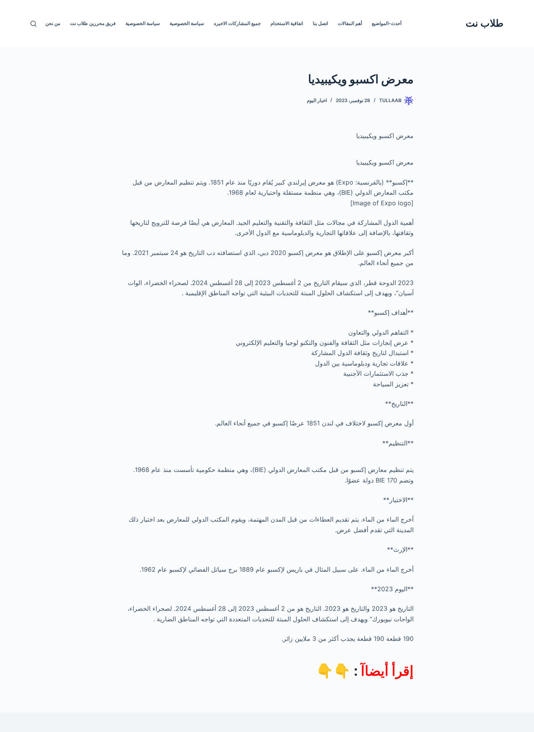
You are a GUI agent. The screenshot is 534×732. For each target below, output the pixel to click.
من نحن (52, 23)
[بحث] (33, 24)
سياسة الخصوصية (187, 23)
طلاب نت (485, 23)
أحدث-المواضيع (386, 23)
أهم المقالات (350, 23)
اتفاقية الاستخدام (287, 23)
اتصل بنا (320, 23)
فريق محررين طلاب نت (93, 23)
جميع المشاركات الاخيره (237, 23)
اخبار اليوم (317, 100)
